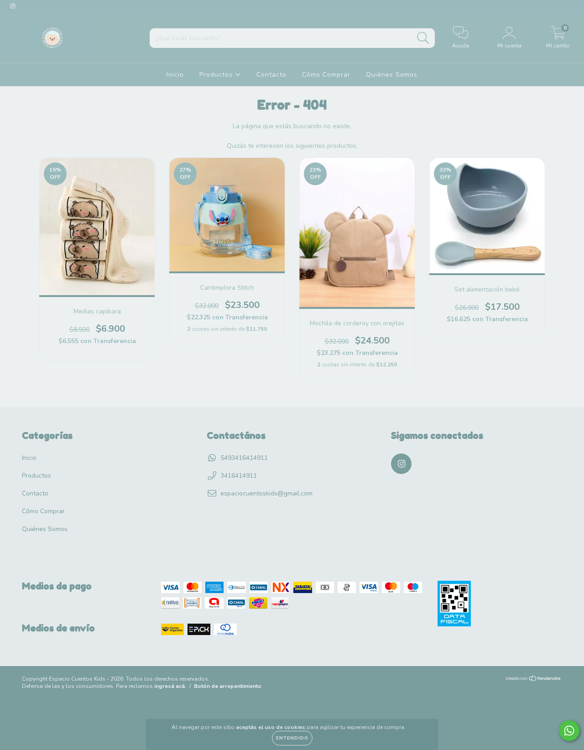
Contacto (271, 74)
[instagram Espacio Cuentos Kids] (13, 6)
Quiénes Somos (391, 74)
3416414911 (238, 475)
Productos (217, 74)
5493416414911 (244, 457)
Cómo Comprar (326, 74)
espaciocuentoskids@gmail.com (266, 493)
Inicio (175, 74)
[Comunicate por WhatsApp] (569, 730)
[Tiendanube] (533, 679)
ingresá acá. (170, 686)
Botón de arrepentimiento (227, 686)
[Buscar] (423, 38)
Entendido (292, 738)
